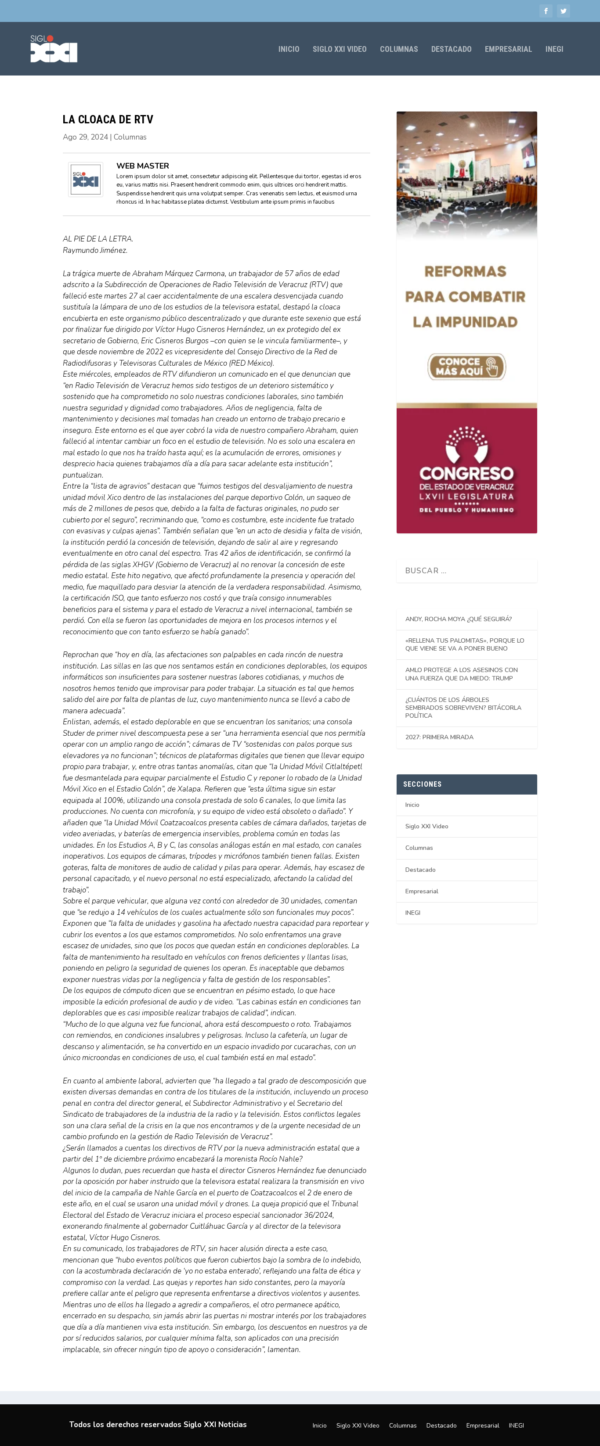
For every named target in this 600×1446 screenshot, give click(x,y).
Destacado (451, 50)
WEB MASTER (142, 166)
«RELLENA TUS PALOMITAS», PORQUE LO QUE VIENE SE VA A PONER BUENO (464, 645)
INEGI (555, 50)
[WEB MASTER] (85, 195)
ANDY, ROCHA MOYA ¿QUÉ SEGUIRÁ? (458, 619)
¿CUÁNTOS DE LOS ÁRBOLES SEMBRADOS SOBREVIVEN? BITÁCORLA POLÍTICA (463, 708)
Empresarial (508, 50)
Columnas (399, 50)
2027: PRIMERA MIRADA (439, 737)
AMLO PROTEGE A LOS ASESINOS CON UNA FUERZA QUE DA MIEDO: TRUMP (461, 674)
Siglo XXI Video (340, 50)
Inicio (289, 50)
